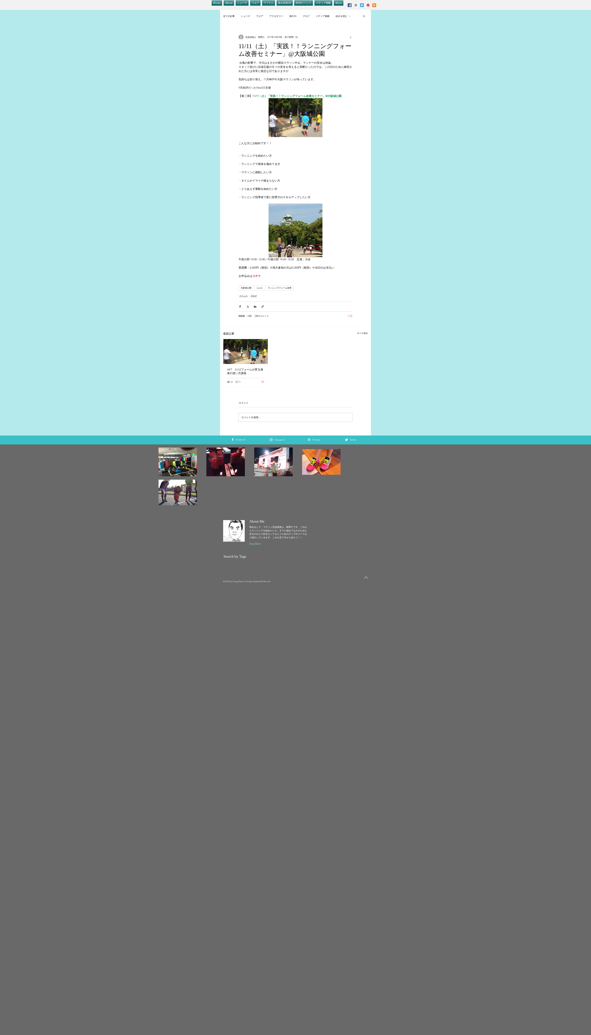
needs (260, 287)
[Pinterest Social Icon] (368, 5)
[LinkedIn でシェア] (255, 306)
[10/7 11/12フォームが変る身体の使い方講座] (245, 351)
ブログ (306, 16)
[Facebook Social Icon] (350, 5)
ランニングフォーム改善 (279, 287)
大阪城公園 (246, 287)
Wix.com (267, 581)
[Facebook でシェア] (240, 306)
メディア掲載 (323, 16)
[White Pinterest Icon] (309, 440)
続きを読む (341, 16)
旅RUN (292, 16)
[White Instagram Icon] (271, 440)
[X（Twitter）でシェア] (247, 306)
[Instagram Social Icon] (356, 5)
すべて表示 (362, 333)
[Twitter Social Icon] (362, 5)
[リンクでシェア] (262, 306)
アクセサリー (276, 16)
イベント (243, 295)
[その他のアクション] (350, 37)
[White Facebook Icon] (233, 440)
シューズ (245, 16)
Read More (255, 543)
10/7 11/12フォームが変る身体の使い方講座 (245, 371)
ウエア (259, 16)
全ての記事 (229, 16)
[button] (363, 16)
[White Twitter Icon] (346, 440)
